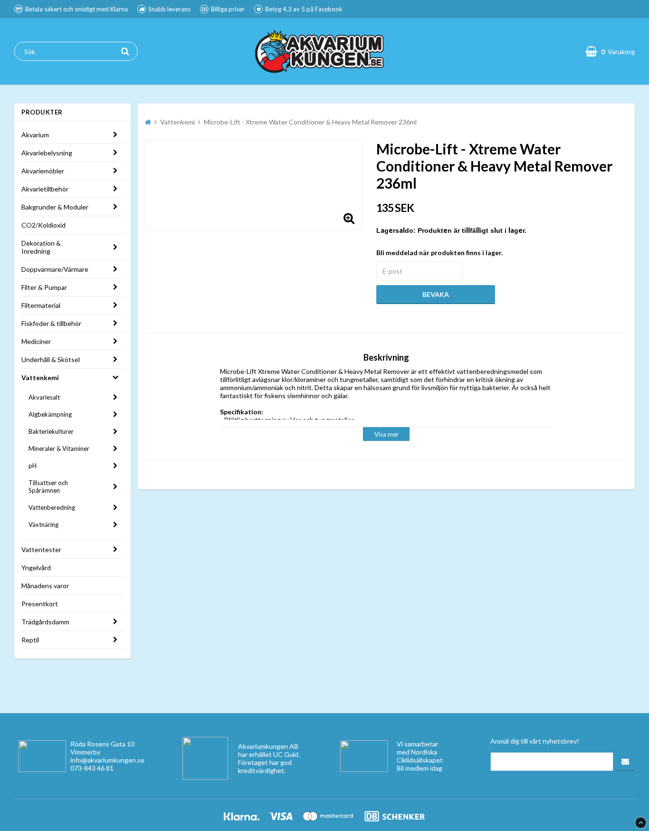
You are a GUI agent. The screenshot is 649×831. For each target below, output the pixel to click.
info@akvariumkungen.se (107, 760)
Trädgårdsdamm (45, 622)
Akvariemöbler (42, 171)
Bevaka (435, 294)
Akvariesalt (44, 397)
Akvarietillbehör (44, 189)
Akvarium (35, 135)
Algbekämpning (50, 414)
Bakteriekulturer (51, 431)
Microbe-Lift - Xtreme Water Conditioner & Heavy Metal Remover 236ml (310, 122)
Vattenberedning (52, 507)
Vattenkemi (40, 377)
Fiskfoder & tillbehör (51, 323)
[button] (349, 217)
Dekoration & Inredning (41, 247)
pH (33, 465)
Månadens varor (45, 586)
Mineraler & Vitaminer (59, 448)
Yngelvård (36, 568)
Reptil (30, 640)
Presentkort (39, 604)
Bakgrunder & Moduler (54, 207)
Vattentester (41, 549)
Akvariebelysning (46, 153)
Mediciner (36, 341)
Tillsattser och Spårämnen (48, 486)
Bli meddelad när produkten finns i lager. (439, 252)
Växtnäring (43, 524)
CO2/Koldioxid (43, 225)
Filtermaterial (40, 305)
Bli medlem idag (419, 768)
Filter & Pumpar (44, 287)
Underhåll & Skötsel (50, 359)
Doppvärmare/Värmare (54, 269)
